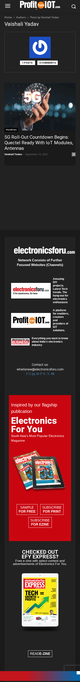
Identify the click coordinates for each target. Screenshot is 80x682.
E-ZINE (44, 654)
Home (8, 17)
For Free (27, 511)
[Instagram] (30, 374)
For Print (52, 511)
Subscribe (52, 509)
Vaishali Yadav (13, 154)
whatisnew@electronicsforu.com (40, 369)
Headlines (11, 129)
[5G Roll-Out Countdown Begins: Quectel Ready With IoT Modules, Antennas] (40, 107)
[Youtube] (52, 374)
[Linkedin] (34, 374)
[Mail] (38, 374)
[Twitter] (48, 374)
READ (40, 654)
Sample (27, 509)
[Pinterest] (41, 374)
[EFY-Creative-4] (40, 680)
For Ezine (40, 524)
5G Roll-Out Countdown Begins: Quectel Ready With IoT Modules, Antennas (38, 142)
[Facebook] (27, 374)
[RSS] (44, 374)
